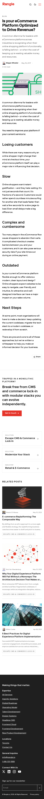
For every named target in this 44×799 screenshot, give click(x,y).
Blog (4, 16)
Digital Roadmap (9, 703)
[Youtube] (19, 772)
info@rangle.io (8, 757)
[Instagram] (14, 772)
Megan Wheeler (12, 63)
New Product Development (14, 733)
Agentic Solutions (10, 699)
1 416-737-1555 (8, 761)
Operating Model (9, 707)
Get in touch (12, 413)
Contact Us (7, 747)
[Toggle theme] (35, 4)
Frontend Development (12, 728)
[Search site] (30, 4)
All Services (7, 694)
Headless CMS (8, 720)
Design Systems (9, 716)
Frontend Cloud (9, 724)
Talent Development (11, 711)
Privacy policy (34, 794)
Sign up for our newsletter (22, 780)
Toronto (5, 743)
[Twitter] (3, 772)
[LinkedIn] (9, 772)
